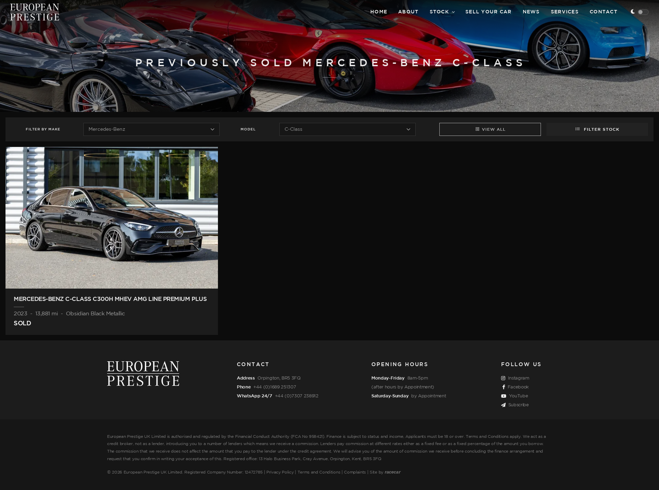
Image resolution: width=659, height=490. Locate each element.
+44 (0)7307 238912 (297, 396)
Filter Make (43, 129)
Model (248, 129)
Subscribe (518, 405)
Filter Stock (601, 129)
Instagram (518, 378)
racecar (393, 472)
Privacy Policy (280, 472)
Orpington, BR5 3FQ (278, 378)
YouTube (518, 396)
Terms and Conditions (319, 472)
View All (494, 129)
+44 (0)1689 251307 (274, 387)
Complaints (355, 472)
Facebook (518, 387)
